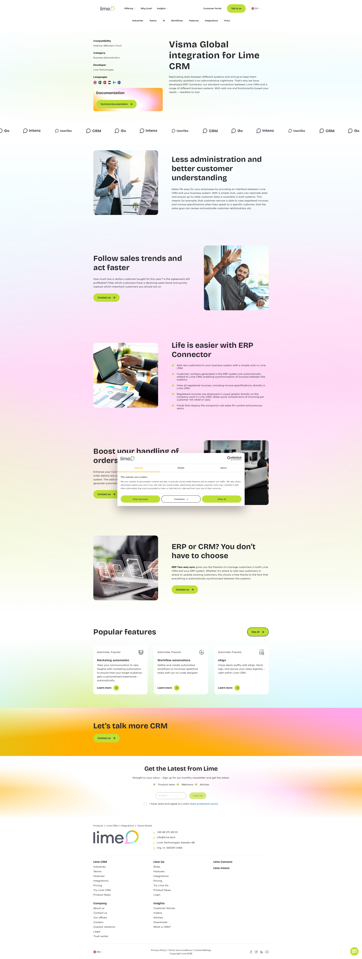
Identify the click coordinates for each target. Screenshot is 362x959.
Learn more (108, 688)
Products (98, 825)
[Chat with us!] (354, 951)
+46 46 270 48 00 (167, 832)
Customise (179, 499)
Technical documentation (114, 104)
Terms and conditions (180, 950)
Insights (159, 903)
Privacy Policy (158, 950)
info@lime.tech (166, 837)
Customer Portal (212, 8)
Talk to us (236, 8)
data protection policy (204, 803)
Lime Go (158, 861)
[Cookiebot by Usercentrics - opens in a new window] (229, 458)
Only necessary (140, 499)
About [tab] (223, 467)
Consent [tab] (138, 467)
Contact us (104, 297)
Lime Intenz (221, 868)
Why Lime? (146, 8)
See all (255, 631)
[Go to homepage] (107, 8)
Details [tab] (181, 467)
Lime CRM (112, 825)
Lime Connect (222, 861)
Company (100, 903)
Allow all (221, 499)
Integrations (127, 825)
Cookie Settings (202, 950)
